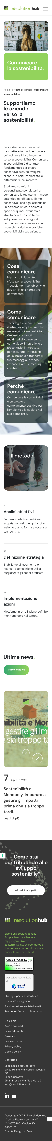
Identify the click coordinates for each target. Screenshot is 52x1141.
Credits (9, 1131)
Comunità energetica (17, 1001)
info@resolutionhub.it (17, 1084)
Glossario (10, 1036)
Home (7, 90)
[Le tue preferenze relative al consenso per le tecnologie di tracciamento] (2, 855)
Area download (14, 1026)
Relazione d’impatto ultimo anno (24, 1011)
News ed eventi (14, 1031)
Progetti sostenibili (22, 90)
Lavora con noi (13, 1041)
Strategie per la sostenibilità (21, 996)
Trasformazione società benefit (23, 1006)
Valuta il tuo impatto (26, 890)
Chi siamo (10, 1021)
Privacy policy (13, 1046)
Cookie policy (13, 1052)
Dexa (29, 1131)
